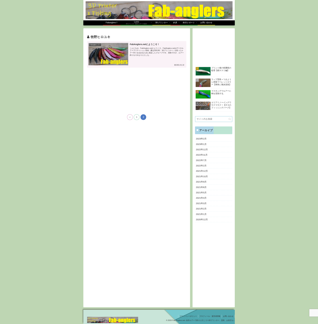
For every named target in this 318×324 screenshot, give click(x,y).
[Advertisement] (136, 91)
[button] (230, 119)
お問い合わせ (228, 316)
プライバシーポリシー (188, 316)
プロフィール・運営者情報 (209, 316)
